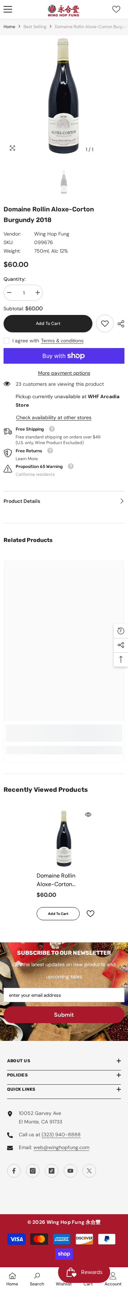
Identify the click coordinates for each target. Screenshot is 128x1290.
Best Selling (35, 27)
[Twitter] (89, 1171)
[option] (64, 96)
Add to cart (48, 323)
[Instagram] (32, 1171)
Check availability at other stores (53, 417)
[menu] (8, 9)
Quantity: (15, 279)
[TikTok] (51, 1171)
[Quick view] (88, 814)
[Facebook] (14, 1171)
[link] (105, 323)
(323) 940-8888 (61, 1134)
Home (9, 27)
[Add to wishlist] (87, 913)
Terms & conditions (62, 340)
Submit (64, 1014)
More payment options (64, 373)
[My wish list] (116, 9)
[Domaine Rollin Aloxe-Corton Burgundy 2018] (64, 838)
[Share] (119, 323)
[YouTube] (70, 1171)
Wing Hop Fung (51, 234)
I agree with (25, 340)
